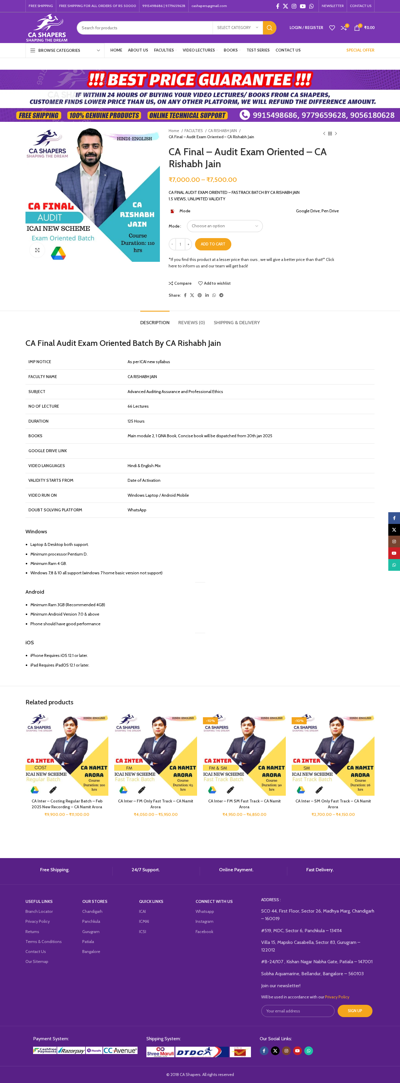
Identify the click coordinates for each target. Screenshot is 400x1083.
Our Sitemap (36, 961)
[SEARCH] (269, 28)
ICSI (142, 931)
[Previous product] (324, 134)
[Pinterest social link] (200, 295)
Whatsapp (205, 911)
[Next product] (336, 134)
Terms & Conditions (43, 941)
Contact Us (35, 951)
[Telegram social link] (221, 295)
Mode (174, 226)
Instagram (204, 921)
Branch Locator (39, 911)
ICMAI (144, 921)
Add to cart (213, 244)
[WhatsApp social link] (311, 6)
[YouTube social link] (302, 6)
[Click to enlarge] (37, 250)
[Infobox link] (66, 871)
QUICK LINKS (151, 901)
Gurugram (91, 931)
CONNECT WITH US (214, 901)
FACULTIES (194, 130)
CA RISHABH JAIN (223, 130)
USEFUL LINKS (39, 901)
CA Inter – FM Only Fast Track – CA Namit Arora (155, 803)
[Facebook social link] (277, 6)
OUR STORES (94, 901)
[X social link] (285, 6)
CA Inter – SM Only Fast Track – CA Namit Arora (333, 803)
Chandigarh (92, 911)
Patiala (88, 941)
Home (174, 130)
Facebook (204, 931)
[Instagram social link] (294, 6)
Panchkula (91, 921)
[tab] (155, 320)
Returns (32, 931)
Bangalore (91, 951)
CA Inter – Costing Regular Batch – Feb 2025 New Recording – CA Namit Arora (67, 803)
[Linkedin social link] (207, 295)
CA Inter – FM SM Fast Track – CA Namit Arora (244, 803)
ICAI (142, 911)
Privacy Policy (37, 921)
